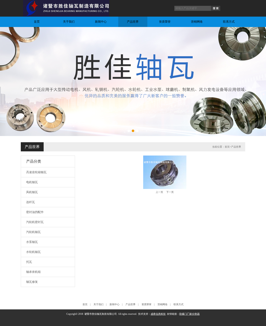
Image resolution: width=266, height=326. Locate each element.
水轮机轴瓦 (33, 252)
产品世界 (133, 21)
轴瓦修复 (32, 281)
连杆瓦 (30, 202)
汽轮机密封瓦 (35, 222)
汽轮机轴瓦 (33, 232)
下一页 (170, 192)
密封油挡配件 (35, 212)
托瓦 (29, 261)
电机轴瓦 (32, 182)
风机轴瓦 (32, 192)
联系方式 (229, 21)
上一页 (159, 192)
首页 (37, 21)
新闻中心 (101, 21)
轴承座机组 (33, 271)
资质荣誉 (165, 21)
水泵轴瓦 (32, 242)
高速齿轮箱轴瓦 (36, 172)
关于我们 (69, 21)
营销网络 (197, 21)
